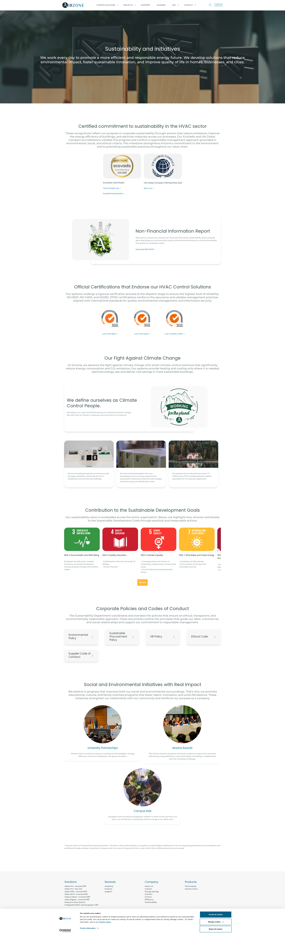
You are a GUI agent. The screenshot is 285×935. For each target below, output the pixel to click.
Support (145, 5)
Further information (87, 928)
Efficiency (149, 900)
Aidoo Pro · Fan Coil (73, 889)
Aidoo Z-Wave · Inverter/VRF (77, 897)
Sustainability (151, 902)
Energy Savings (152, 892)
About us (149, 886)
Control (148, 897)
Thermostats (190, 886)
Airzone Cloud (191, 889)
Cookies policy (105, 922)
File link (142, 582)
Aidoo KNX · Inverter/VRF (76, 892)
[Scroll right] (218, 551)
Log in (218, 5)
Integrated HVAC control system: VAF (81, 905)
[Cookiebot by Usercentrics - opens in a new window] (65, 930)
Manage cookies (214, 922)
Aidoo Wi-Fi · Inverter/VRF (76, 894)
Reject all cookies (215, 929)
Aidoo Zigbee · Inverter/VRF (77, 900)
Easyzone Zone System (75, 902)
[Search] (211, 5)
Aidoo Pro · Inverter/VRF (75, 886)
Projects (108, 889)
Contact (148, 889)
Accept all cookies (216, 914)
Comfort (148, 894)
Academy (109, 886)
